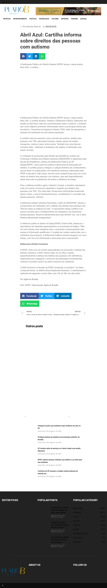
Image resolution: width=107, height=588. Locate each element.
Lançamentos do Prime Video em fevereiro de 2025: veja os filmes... (59, 510)
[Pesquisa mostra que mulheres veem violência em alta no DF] (30, 428)
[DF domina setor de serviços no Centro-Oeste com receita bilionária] (30, 451)
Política (33, 19)
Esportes (64, 19)
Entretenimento (20, 19)
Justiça (83, 19)
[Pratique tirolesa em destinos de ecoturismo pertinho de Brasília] (30, 440)
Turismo (74, 19)
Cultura (55, 19)
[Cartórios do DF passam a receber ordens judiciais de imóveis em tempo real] (30, 474)
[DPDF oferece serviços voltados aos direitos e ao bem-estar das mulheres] (30, 462)
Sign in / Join (6, 2)
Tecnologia (44, 19)
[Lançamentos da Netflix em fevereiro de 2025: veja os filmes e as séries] (43, 540)
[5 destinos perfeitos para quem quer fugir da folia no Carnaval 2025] (43, 525)
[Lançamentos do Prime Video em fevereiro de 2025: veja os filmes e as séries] (43, 510)
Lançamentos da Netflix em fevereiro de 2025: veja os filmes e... (60, 539)
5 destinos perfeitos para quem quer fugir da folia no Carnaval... (60, 524)
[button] (23, 56)
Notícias (7, 19)
